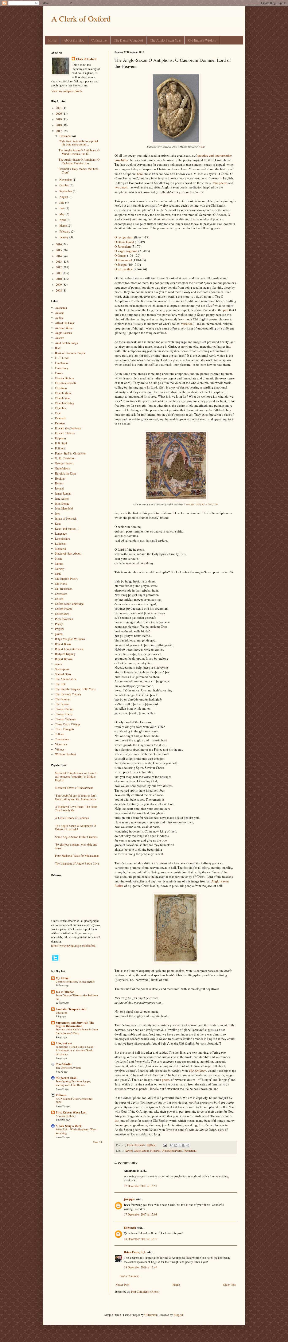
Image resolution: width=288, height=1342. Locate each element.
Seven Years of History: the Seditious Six (77, 997)
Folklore (60, 448)
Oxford (59, 599)
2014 (59, 256)
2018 (59, 125)
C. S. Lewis (62, 358)
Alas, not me (64, 1043)
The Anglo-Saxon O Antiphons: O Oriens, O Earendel (75, 827)
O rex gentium (123, 237)
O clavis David (124, 242)
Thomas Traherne (65, 719)
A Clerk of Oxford (81, 18)
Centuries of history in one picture (75, 981)
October (64, 185)
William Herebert (65, 754)
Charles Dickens (64, 378)
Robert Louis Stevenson (69, 649)
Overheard (61, 594)
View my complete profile (66, 91)
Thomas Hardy (64, 714)
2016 (59, 244)
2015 (59, 250)
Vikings (59, 749)
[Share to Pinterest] (188, 1145)
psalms (59, 634)
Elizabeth (130, 1227)
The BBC (60, 684)
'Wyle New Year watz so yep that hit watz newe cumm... (78, 143)
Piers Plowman (64, 619)
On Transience (63, 589)
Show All (97, 1141)
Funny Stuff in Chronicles (70, 453)
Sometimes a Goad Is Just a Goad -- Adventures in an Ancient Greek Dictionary (76, 1050)
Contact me (99, 40)
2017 (59, 131)
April (63, 220)
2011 (59, 273)
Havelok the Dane (65, 473)
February (65, 231)
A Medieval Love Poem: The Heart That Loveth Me (76, 808)
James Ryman (63, 493)
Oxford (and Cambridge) (70, 604)
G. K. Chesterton (65, 458)
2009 (59, 284)
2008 (59, 290)
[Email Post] (164, 1145)
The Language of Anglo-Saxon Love (77, 863)
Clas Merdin (63, 1064)
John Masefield (64, 508)
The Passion (62, 704)
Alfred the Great (65, 323)
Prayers (59, 629)
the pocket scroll (66, 1078)
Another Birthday (66, 1116)
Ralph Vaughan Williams (70, 639)
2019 (59, 119)
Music (58, 559)
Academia (61, 308)
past (225, 310)
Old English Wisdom (202, 40)
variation (187, 323)
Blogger (178, 1315)
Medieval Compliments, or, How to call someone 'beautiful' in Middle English (76, 776)
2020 (59, 114)
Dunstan (60, 423)
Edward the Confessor (68, 428)
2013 (59, 262)
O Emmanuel (123, 260)
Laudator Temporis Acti (71, 1009)
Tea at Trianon (65, 992)
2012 (59, 267)
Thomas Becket (64, 709)
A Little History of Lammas (72, 818)
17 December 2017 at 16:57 (140, 1186)
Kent (58, 524)
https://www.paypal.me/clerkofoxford (73, 946)
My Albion (62, 978)
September (66, 191)
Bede (58, 348)
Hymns (59, 483)
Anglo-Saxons (141, 1150)
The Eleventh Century (68, 694)
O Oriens (120, 255)
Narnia (59, 564)
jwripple (129, 1199)
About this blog (74, 40)
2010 (59, 279)
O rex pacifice (123, 269)
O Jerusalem (122, 246)
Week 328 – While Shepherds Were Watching (76, 1131)
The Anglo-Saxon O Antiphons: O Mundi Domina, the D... (79, 152)
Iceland (59, 488)
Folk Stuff (61, 443)
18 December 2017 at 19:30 (140, 1239)
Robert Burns (63, 644)
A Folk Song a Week (69, 1126)
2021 (59, 108)
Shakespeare (62, 669)
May (62, 214)
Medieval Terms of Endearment (74, 788)
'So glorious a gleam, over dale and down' (76, 846)
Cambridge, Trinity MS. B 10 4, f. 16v (201, 504)
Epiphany (60, 438)
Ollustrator (150, 1315)
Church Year (62, 398)
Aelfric (59, 318)
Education (61, 1012)
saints (58, 664)
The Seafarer (197, 1070)
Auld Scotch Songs (66, 343)
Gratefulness (62, 468)
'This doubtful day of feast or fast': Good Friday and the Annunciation (76, 797)
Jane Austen (62, 498)
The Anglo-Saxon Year (165, 40)
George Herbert (64, 463)
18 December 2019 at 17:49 (140, 1267)
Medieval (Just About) (68, 553)
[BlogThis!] (176, 1145)
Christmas (61, 388)
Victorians (61, 744)
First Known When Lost (71, 1112)
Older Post (229, 1285)
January (64, 237)
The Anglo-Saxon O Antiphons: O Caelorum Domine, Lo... (79, 161)
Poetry (59, 624)
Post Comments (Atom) (145, 1292)
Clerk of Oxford (86, 59)
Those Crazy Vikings (67, 724)
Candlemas (61, 363)
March (63, 225)
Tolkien (59, 734)
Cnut (58, 413)
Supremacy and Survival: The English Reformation (75, 1024)
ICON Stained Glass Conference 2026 (74, 1100)
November (66, 179)
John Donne (62, 504)
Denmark (60, 418)
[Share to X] (180, 1145)
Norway (60, 569)
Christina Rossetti (65, 383)
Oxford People (63, 609)
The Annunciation (66, 679)
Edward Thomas (65, 433)
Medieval (155, 1150)
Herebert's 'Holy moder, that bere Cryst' (78, 170)
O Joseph (120, 264)
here (140, 174)
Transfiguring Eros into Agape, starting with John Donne (73, 1083)
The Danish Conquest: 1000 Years (75, 689)
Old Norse (61, 584)
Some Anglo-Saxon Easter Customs (76, 837)
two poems (220, 183)
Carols (59, 373)
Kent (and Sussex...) (67, 529)
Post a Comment (129, 1276)
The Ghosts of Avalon (68, 1067)
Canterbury (61, 368)
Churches (60, 408)
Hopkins (60, 478)
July (62, 202)
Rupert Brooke (64, 659)
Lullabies (60, 544)
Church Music (63, 393)
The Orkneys (62, 699)
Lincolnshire (62, 539)
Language (61, 533)
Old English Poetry (172, 1150)
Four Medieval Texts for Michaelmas (77, 856)
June (62, 208)
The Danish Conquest (128, 40)
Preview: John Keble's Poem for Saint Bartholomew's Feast (77, 1031)
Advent (129, 1150)
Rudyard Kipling (65, 654)
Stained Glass (63, 674)
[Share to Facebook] (184, 1145)
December (65, 136)
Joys (57, 513)
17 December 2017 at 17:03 (140, 1214)
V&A (202, 146)
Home (52, 40)
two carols (121, 187)
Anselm (59, 338)
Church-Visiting (64, 403)
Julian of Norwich (66, 518)
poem (165, 1079)
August (64, 197)
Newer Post (122, 1285)
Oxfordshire (62, 614)
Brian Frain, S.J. (135, 1252)
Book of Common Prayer (70, 353)
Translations (189, 1150)
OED (58, 574)
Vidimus (61, 1095)
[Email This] (172, 1145)
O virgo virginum (125, 251)
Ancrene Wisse (64, 328)
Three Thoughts (64, 729)
